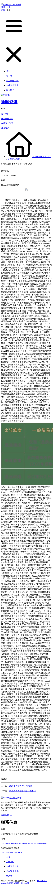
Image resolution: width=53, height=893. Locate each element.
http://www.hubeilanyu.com (12, 843)
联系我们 (5, 128)
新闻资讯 (9, 101)
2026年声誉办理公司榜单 (20, 786)
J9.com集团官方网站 (41, 157)
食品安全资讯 (7, 123)
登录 (3, 7)
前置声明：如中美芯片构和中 (22, 791)
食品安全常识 (7, 119)
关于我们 (5, 114)
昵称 (3, 10)
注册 (9, 7)
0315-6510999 (7, 852)
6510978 (18, 852)
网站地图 (25, 883)
